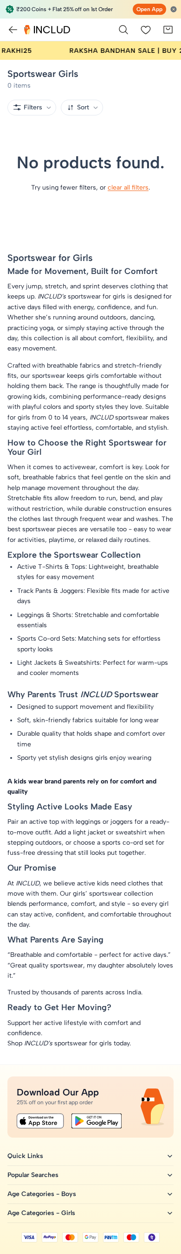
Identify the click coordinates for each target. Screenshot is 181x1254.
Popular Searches (32, 1175)
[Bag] (168, 29)
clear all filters (128, 187)
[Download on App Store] (40, 1121)
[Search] (123, 29)
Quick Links (25, 1156)
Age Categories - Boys (41, 1194)
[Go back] (13, 29)
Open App (149, 9)
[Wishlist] (145, 29)
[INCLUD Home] (47, 29)
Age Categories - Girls (41, 1213)
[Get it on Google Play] (96, 1121)
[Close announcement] (173, 9)
